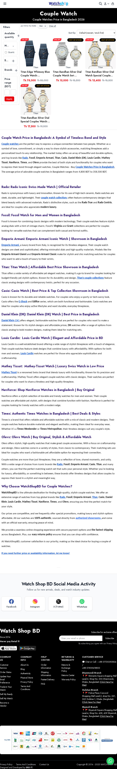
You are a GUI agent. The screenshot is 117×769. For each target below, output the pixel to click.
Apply (9, 98)
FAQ (43, 683)
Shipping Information (46, 674)
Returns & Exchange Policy (66, 667)
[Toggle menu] (5, 3)
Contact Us (44, 764)
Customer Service (4, 666)
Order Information (46, 666)
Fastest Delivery (47, 679)
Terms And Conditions (25, 688)
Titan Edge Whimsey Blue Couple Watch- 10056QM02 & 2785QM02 (35, 73)
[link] (36, 53)
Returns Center (68, 675)
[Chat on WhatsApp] (110, 761)
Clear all (52, 26)
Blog (23, 669)
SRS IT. (29, 767)
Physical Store (27, 677)
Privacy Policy (27, 681)
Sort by (72, 32)
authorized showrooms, (88, 518)
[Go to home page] (58, 4)
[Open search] (100, 3)
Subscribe (109, 638)
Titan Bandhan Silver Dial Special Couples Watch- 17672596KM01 (35, 119)
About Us (24, 664)
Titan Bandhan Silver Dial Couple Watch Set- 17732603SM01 (67, 73)
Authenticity (25, 673)
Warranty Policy (69, 679)
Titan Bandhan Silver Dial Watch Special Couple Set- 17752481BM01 (99, 73)
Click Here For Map (91, 702)
